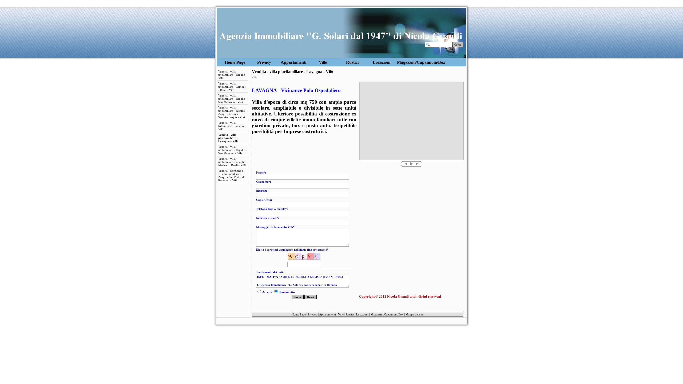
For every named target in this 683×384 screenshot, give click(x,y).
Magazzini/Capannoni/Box (411, 62)
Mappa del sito (415, 314)
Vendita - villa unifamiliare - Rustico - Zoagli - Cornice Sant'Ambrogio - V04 (232, 112)
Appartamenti (293, 62)
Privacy (264, 62)
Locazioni (381, 62)
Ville (323, 62)
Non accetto (287, 292)
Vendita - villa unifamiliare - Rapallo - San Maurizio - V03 (232, 98)
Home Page (235, 62)
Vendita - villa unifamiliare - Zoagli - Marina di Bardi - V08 (232, 162)
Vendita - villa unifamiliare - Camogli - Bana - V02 (232, 86)
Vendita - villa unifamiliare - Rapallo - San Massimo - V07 (232, 150)
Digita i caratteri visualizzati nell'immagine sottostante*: (292, 249)
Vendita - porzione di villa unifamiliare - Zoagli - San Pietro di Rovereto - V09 (231, 175)
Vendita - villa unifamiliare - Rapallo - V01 (232, 74)
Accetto (267, 292)
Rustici (352, 62)
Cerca (457, 44)
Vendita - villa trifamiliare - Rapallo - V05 (232, 126)
